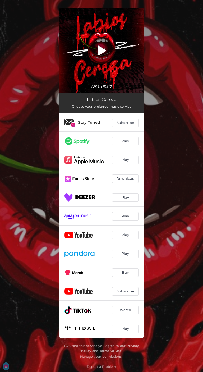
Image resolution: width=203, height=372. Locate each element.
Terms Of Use (110, 351)
